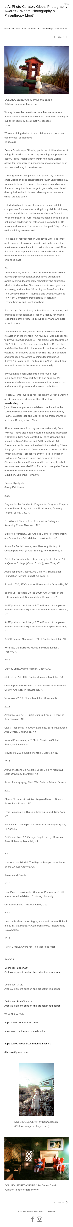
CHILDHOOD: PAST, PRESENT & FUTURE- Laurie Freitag (28, 29)
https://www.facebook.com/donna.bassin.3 (28, 1043)
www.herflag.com (14, 403)
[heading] (36, 15)
